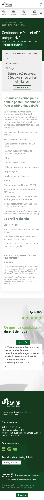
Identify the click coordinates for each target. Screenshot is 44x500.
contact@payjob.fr (15, 430)
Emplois (15, 22)
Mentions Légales (8, 487)
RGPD (19, 487)
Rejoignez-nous (11, 462)
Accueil (5, 22)
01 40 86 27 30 (13, 427)
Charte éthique (29, 487)
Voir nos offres (22, 87)
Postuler (22, 495)
